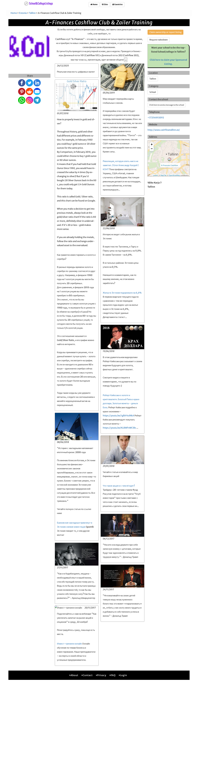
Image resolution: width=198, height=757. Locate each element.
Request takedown (158, 39)
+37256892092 (156, 117)
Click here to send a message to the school (166, 105)
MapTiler (164, 175)
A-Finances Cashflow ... (170, 165)
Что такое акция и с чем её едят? (119, 485)
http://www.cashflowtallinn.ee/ (164, 129)
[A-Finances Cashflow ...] (169, 159)
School (152, 92)
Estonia (23, 13)
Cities (105, 4)
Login (123, 675)
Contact (88, 675)
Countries (118, 4)
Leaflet (155, 175)
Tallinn (32, 13)
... (125, 59)
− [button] (152, 149)
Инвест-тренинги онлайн (69, 643)
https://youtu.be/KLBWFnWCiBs (119, 427)
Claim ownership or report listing (165, 32)
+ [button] (152, 144)
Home (95, 4)
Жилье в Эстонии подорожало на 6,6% (122, 292)
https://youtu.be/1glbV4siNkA (118, 415)
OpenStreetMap (174, 175)
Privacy (101, 675)
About (74, 675)
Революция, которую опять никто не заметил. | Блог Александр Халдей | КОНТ (121, 165)
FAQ (113, 675)
